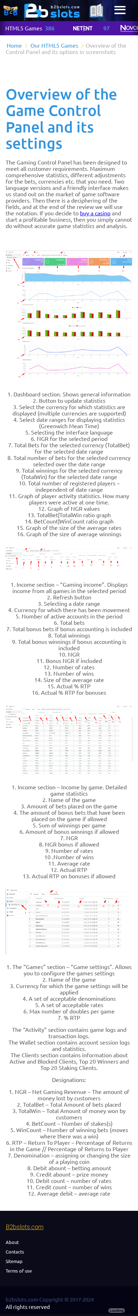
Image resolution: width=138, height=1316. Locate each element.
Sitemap (14, 1261)
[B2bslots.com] (51, 11)
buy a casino (95, 213)
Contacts (15, 1251)
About (12, 1242)
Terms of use (19, 1270)
